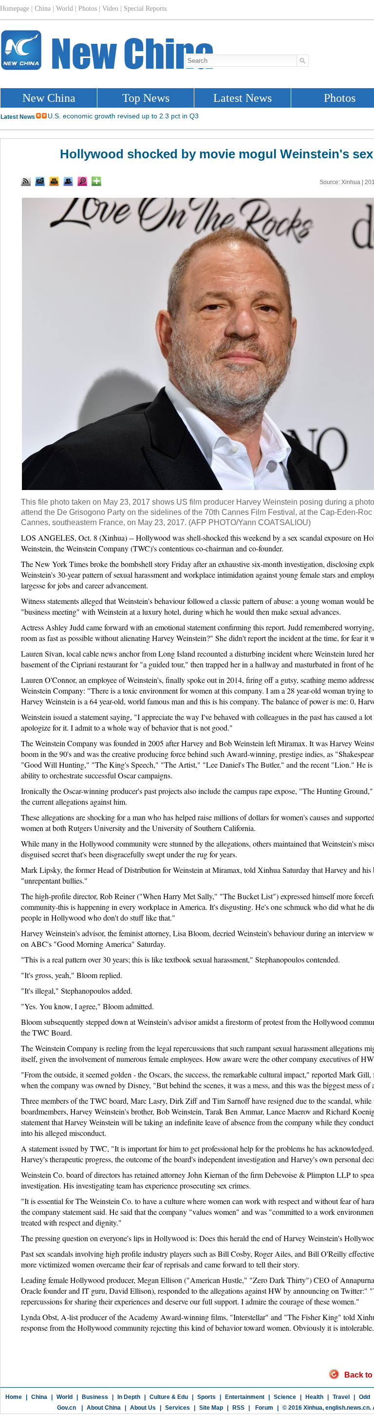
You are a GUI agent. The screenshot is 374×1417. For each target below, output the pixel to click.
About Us (143, 1407)
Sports (206, 1397)
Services (177, 1407)
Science (285, 1397)
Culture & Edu (169, 1397)
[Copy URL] (68, 181)
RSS (238, 1407)
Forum (263, 1407)
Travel (341, 1397)
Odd (364, 1397)
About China (104, 1407)
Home (13, 1397)
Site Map (211, 1407)
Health (314, 1397)
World (64, 1397)
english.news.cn (347, 1407)
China (39, 1397)
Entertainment (244, 1397)
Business (95, 1397)
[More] (96, 181)
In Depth (128, 1397)
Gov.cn (66, 1407)
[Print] (54, 181)
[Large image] (82, 181)
